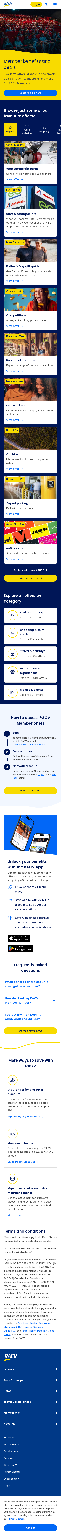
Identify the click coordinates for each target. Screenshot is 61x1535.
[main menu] (55, 4)
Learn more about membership (29, 745)
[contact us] (46, 4)
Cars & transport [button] (15, 1380)
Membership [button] (12, 1413)
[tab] (10, 129)
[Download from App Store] (19, 938)
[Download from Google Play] (20, 948)
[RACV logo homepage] (8, 4)
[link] (14, 1357)
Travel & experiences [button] (17, 1402)
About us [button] (9, 1423)
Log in (41, 775)
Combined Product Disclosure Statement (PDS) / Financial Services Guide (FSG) (27, 1327)
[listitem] (30, 162)
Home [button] (7, 1391)
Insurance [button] (10, 1369)
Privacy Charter (16, 1519)
